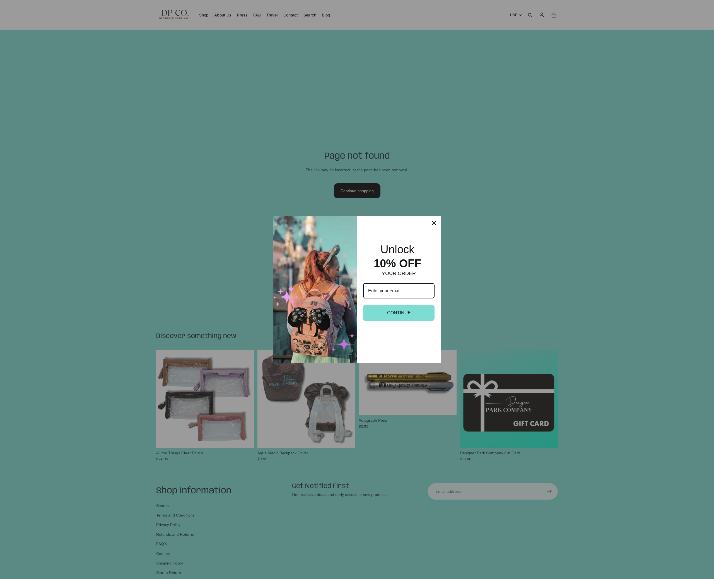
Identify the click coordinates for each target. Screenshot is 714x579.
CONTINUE (399, 312)
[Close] (434, 223)
